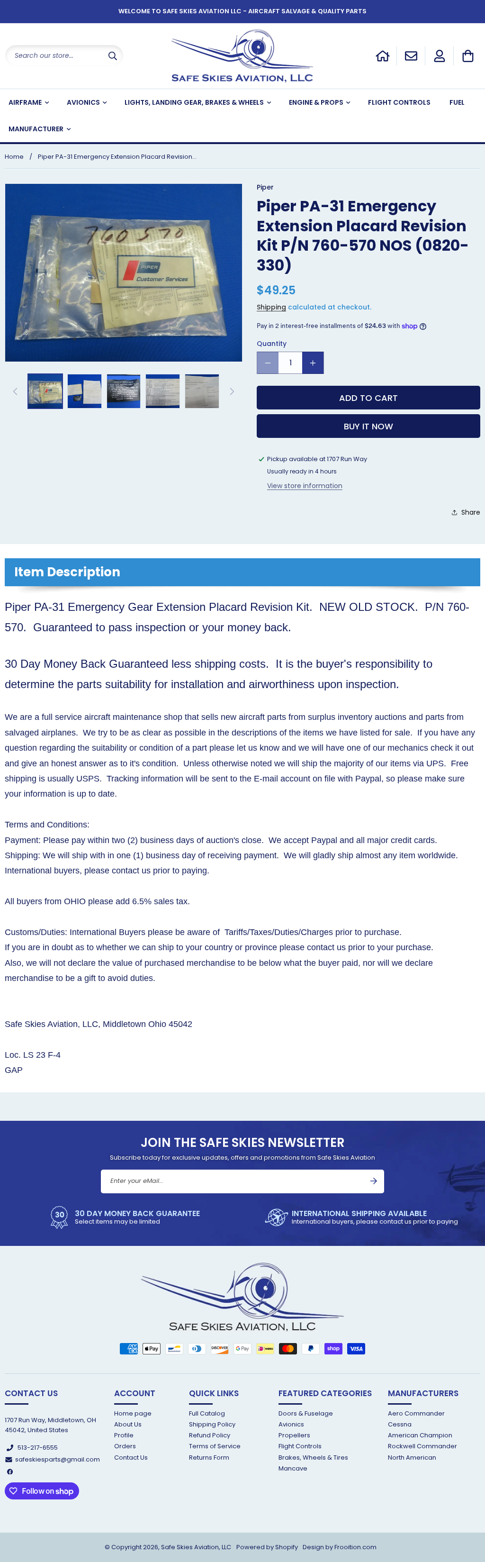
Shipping (271, 307)
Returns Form (209, 1457)
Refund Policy (209, 1435)
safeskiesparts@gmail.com (57, 1459)
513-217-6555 (38, 1447)
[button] (468, 55)
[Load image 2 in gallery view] (84, 391)
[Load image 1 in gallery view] (45, 391)
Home (14, 157)
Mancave (292, 1468)
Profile (124, 1435)
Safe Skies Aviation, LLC (196, 1547)
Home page (133, 1414)
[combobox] (64, 55)
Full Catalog (207, 1414)
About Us (128, 1424)
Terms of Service (215, 1446)
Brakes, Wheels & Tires (313, 1457)
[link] (123, 1217)
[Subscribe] (373, 1181)
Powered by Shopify (267, 1547)
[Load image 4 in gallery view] (162, 391)
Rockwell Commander (422, 1446)
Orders (125, 1446)
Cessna (400, 1424)
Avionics (291, 1424)
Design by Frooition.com (340, 1547)
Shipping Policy (212, 1424)
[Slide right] (232, 391)
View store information (304, 485)
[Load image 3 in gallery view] (124, 391)
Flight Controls (300, 1446)
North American (412, 1457)
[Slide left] (15, 391)
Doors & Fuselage (305, 1414)
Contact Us (131, 1457)
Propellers (294, 1435)
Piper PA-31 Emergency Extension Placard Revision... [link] (117, 157)
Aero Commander (416, 1414)
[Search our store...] (112, 55)
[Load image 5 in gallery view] (202, 391)
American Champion (420, 1435)
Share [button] (470, 512)
